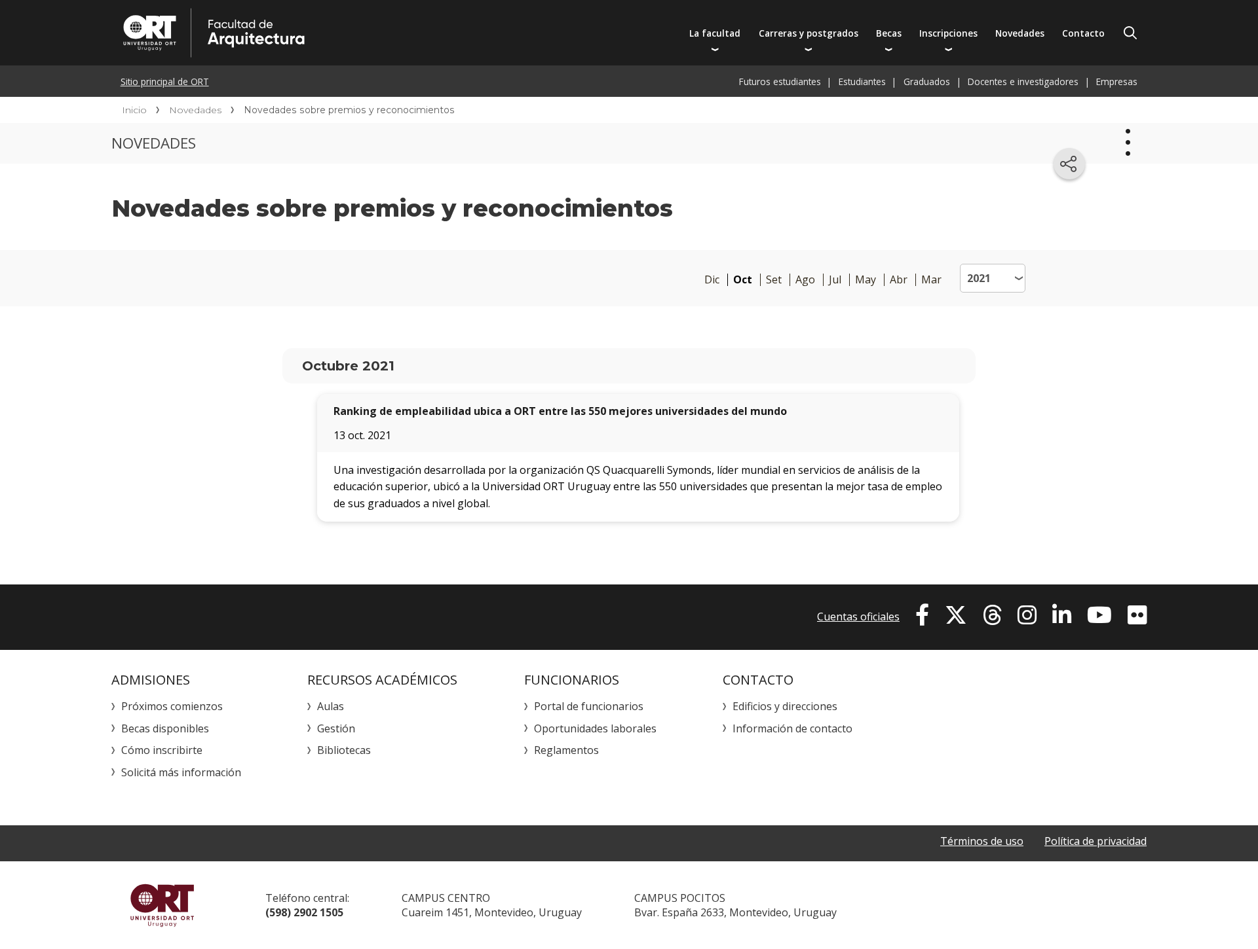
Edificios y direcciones (785, 706)
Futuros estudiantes (780, 81)
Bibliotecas (344, 750)
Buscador (1130, 32)
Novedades (1019, 33)
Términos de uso (981, 841)
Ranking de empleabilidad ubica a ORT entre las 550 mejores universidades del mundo (560, 411)
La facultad (714, 33)
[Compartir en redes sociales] (1069, 163)
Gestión (336, 728)
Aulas (330, 706)
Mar (931, 280)
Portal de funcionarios (588, 706)
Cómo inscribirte (161, 750)
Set (774, 280)
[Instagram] (1027, 615)
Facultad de (338, 32)
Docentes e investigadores (1023, 81)
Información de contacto (792, 728)
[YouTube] (1099, 615)
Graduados (927, 81)
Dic (711, 280)
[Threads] (992, 615)
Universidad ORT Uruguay (162, 905)
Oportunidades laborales (595, 728)
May (865, 280)
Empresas (1116, 81)
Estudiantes (862, 81)
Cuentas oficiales (858, 616)
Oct (742, 280)
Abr (898, 280)
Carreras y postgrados (808, 33)
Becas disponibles (165, 728)
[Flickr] (1137, 615)
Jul (835, 280)
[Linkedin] (1061, 615)
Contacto (1083, 33)
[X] (956, 615)
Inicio (134, 110)
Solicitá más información (181, 772)
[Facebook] (922, 615)
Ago (805, 280)
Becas (889, 33)
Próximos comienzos (172, 706)
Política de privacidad (1095, 841)
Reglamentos (566, 750)
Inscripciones (948, 33)
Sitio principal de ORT (165, 81)
